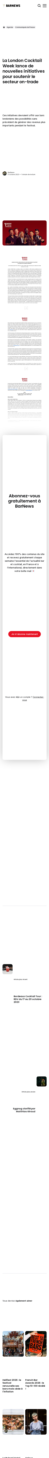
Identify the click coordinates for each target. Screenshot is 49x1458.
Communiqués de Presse (25, 27)
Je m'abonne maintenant (24, 634)
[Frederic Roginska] (6, 1353)
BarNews (11, 172)
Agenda (10, 27)
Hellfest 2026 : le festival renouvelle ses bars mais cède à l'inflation (13, 1385)
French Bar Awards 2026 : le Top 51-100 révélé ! (35, 1384)
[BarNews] (5, 173)
